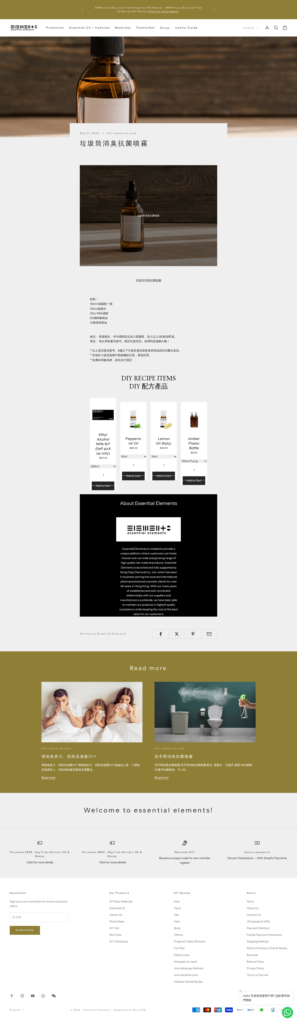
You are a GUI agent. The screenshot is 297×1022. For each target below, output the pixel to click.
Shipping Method (258, 941)
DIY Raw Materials (121, 901)
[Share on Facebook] (161, 634)
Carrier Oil (115, 915)
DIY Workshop (118, 941)
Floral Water (117, 921)
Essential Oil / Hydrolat (89, 27)
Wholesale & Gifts (258, 921)
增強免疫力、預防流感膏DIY (69, 756)
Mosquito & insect (185, 961)
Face (177, 901)
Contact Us (254, 915)
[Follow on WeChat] (54, 996)
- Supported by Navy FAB (128, 1009)
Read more (48, 777)
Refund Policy (255, 961)
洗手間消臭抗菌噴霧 (174, 756)
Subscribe (25, 930)
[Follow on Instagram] (22, 996)
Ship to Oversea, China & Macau (267, 948)
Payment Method (258, 928)
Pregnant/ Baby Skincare (189, 941)
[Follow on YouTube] (33, 996)
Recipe (165, 27)
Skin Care (115, 935)
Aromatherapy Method (188, 968)
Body (177, 928)
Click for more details (163, 11)
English (249, 27)
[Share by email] (209, 634)
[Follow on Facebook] (12, 996)
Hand (177, 908)
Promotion (55, 27)
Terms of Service (257, 975)
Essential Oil (117, 908)
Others (178, 935)
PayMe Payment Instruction (264, 935)
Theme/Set (145, 27)
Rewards (252, 955)
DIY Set (114, 928)
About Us (253, 908)
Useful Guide (186, 27)
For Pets (179, 948)
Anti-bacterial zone (121, 133)
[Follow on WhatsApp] (43, 996)
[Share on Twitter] (177, 634)
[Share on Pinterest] (193, 634)
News (250, 901)
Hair (176, 915)
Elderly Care (181, 955)
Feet (177, 921)
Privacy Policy (255, 968)
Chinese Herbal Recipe (188, 981)
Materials (123, 27)
